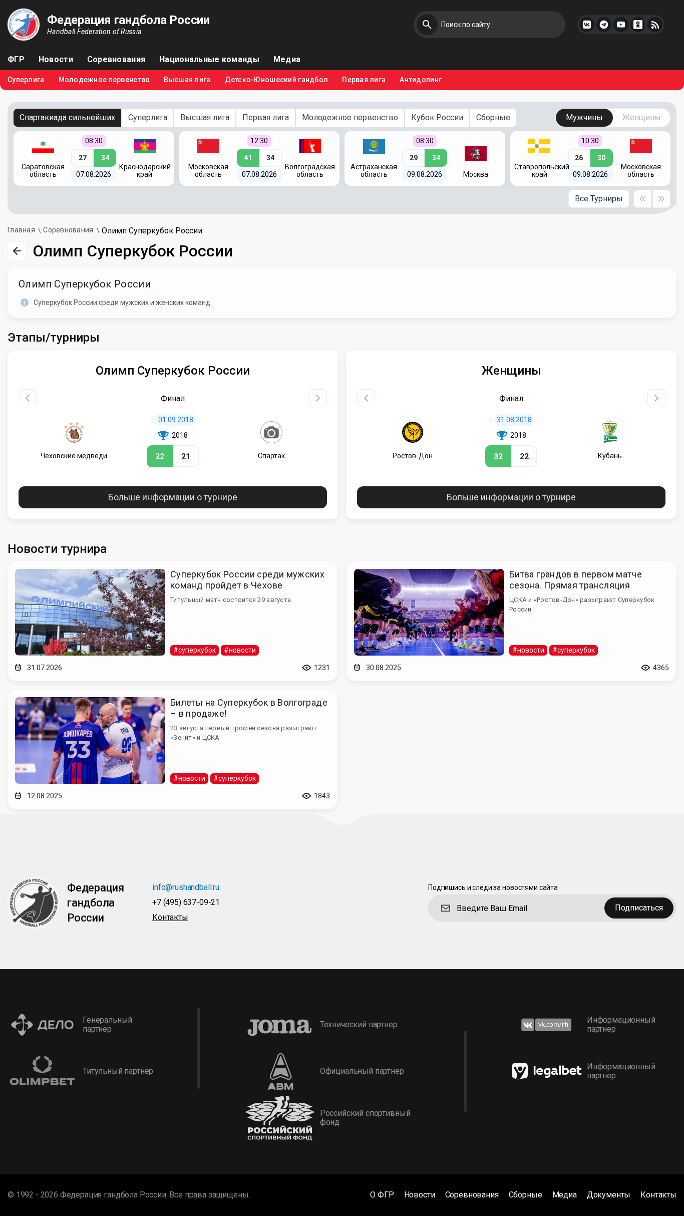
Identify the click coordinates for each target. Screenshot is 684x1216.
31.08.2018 (514, 420)
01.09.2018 (175, 420)
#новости (240, 650)
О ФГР (382, 1194)
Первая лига (364, 80)
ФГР (16, 59)
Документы (609, 1194)
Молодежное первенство (104, 80)
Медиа (286, 59)
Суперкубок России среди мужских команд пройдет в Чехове (247, 580)
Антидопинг (421, 80)
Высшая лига (187, 80)
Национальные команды (209, 59)
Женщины (641, 117)
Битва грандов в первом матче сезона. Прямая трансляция (575, 580)
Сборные (493, 117)
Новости (56, 59)
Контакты (170, 918)
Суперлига (26, 80)
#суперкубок (194, 650)
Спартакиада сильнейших (67, 117)
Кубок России (437, 117)
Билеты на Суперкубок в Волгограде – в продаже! (248, 708)
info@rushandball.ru (185, 887)
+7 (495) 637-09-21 (186, 902)
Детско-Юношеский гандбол (276, 80)
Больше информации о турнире (172, 497)
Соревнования (116, 59)
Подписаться (639, 908)
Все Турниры (599, 198)
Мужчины (584, 117)
